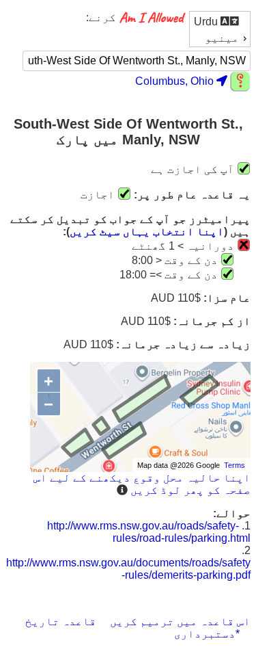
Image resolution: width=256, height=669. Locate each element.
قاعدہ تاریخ (60, 621)
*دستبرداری (207, 634)
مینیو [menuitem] (222, 38)
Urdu (207, 21)
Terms (234, 465)
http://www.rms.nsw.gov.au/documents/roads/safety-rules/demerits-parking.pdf (128, 569)
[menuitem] (220, 21)
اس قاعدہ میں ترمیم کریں (180, 621)
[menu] (220, 29)
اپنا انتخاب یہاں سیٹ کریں (147, 231)
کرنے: (101, 17)
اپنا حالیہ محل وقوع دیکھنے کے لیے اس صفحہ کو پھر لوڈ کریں (142, 484)
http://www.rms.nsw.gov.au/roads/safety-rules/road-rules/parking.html (149, 532)
